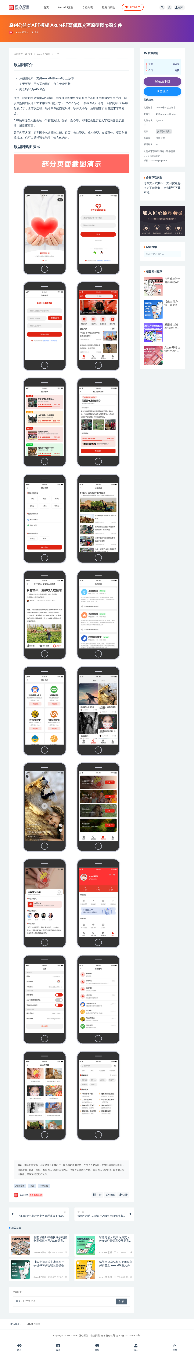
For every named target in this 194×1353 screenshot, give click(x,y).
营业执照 (95, 1335)
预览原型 (162, 91)
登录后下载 (162, 81)
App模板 (20, 1186)
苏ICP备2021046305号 (128, 1335)
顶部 (174, 1350)
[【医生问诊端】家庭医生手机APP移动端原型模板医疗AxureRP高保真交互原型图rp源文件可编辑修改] (20, 1269)
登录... (19, 1301)
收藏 (112, 1195)
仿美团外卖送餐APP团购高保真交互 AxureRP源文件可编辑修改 (115, 1265)
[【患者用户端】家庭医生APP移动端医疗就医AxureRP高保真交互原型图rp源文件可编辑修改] (153, 309)
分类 (58, 1350)
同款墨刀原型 (33, 1324)
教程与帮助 (108, 7)
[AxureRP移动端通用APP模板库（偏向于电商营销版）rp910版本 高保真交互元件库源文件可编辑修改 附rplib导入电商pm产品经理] (153, 355)
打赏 (98, 1195)
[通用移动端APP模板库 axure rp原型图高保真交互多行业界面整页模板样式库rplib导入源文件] (153, 332)
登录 (181, 7)
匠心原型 (83, 1335)
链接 (125, 1195)
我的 (136, 1350)
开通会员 (135, 7)
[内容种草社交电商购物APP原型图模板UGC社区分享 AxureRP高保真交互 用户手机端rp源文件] (153, 286)
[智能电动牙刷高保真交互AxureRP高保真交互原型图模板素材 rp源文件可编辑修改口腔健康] (85, 1245)
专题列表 (87, 7)
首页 (46, 7)
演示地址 (165, 131)
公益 (32, 1186)
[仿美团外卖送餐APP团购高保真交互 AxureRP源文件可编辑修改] (85, 1269)
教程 (97, 1350)
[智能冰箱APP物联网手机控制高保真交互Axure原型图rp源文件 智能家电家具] (20, 1245)
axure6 (31, 1195)
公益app (43, 1186)
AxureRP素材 (65, 7)
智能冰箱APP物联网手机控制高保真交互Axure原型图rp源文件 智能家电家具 (50, 1241)
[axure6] (11, 32)
